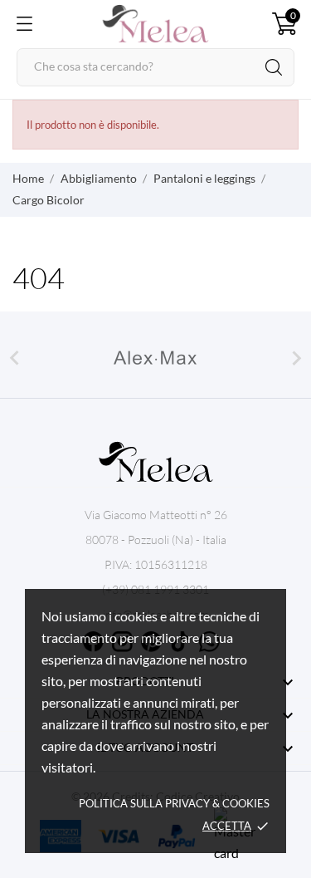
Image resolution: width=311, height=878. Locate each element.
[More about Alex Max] (155, 358)
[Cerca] (273, 67)
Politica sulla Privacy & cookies (174, 803)
